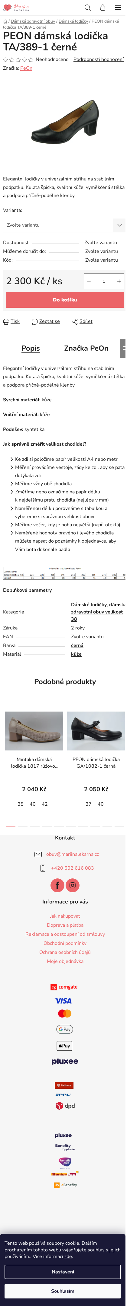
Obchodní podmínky (65, 943)
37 (89, 804)
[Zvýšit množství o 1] (119, 281)
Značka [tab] (86, 348)
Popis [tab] (30, 348)
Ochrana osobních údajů (65, 952)
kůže (76, 654)
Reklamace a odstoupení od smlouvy (65, 934)
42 (45, 804)
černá (77, 645)
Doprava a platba (65, 925)
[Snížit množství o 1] (88, 281)
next (123, 733)
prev (6, 733)
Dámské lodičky (89, 604)
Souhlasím (62, 1291)
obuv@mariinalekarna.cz (72, 854)
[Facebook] (57, 885)
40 (33, 804)
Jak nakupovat (65, 916)
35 (21, 804)
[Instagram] (73, 885)
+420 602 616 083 (72, 868)
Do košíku (65, 300)
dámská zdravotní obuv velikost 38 (99, 612)
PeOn (26, 68)
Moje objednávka (65, 961)
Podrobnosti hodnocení (98, 59)
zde (68, 1256)
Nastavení (63, 1272)
